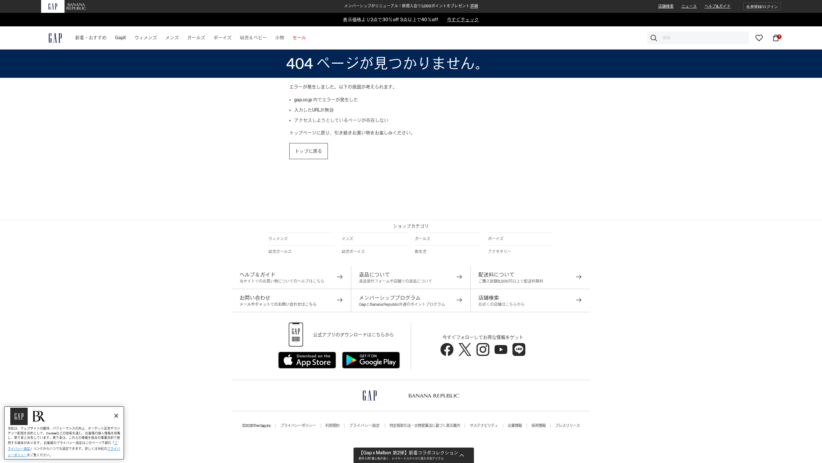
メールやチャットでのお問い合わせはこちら (278, 304)
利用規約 (332, 425)
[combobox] (698, 38)
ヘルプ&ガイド (717, 6)
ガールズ (422, 239)
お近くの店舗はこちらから (501, 304)
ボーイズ (495, 239)
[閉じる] (116, 416)
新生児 (420, 252)
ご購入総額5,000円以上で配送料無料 (510, 281)
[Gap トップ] (51, 38)
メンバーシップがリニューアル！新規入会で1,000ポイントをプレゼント (411, 6)
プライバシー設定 (364, 425)
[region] (64, 433)
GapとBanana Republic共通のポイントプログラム (402, 304)
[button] (762, 6)
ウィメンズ (278, 239)
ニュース (689, 6)
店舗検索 (666, 6)
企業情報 (515, 425)
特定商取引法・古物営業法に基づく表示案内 (424, 425)
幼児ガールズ (280, 252)
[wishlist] (759, 37)
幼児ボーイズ (353, 252)
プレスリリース (567, 425)
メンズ (347, 239)
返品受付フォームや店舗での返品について (395, 281)
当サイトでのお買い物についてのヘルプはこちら (282, 281)
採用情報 (538, 425)
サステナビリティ (484, 425)
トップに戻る (308, 151)
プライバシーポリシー (298, 425)
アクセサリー (499, 252)
